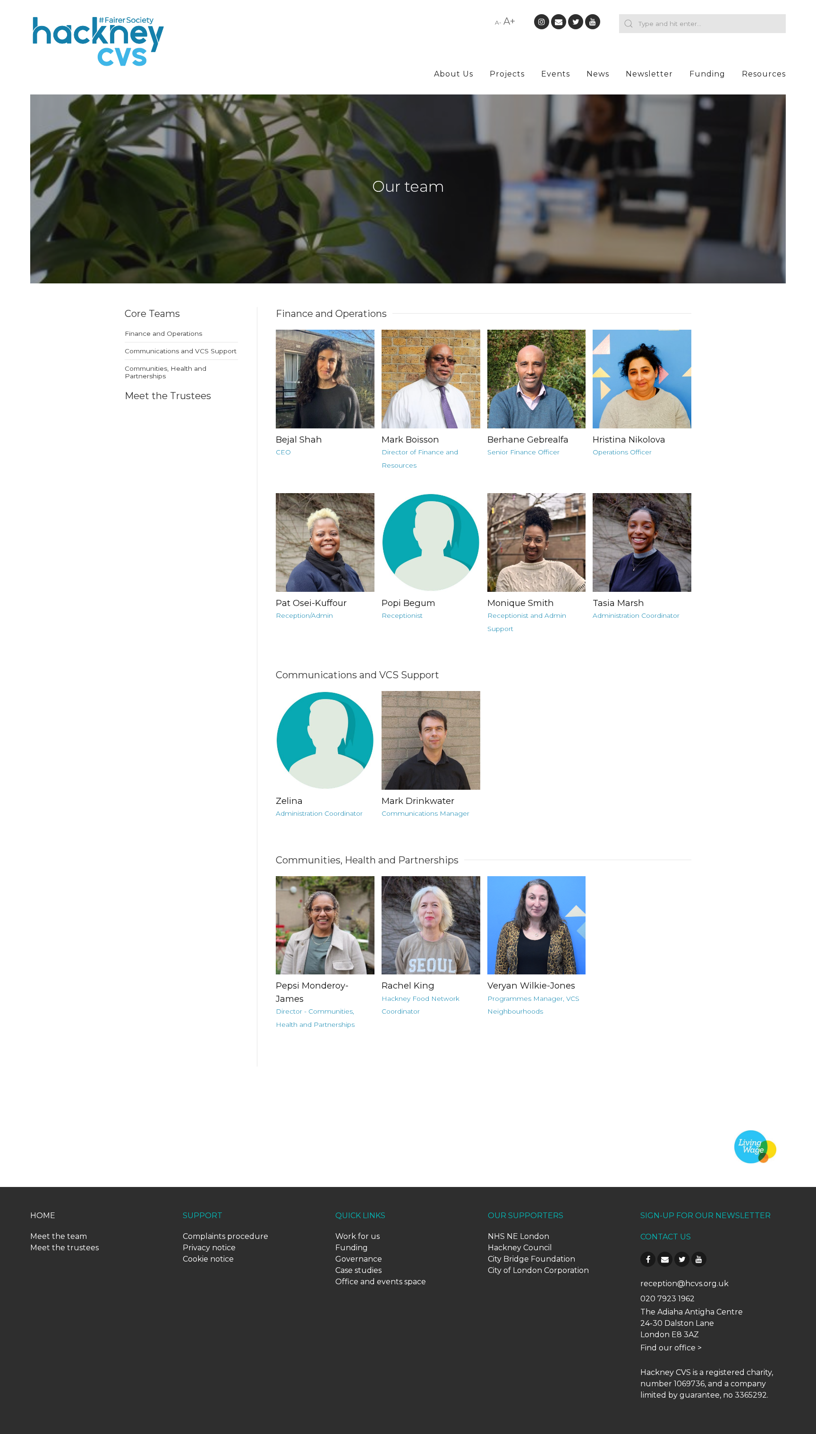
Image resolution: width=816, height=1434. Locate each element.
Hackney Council (520, 1247)
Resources (764, 73)
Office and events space (380, 1281)
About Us (453, 73)
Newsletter (649, 73)
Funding (707, 73)
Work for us (357, 1236)
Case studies (358, 1270)
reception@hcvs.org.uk (684, 1283)
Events (555, 73)
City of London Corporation (538, 1270)
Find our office (668, 1347)
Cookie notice (208, 1259)
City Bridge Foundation (531, 1259)
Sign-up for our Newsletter (705, 1215)
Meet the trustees (64, 1247)
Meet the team (58, 1236)
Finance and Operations (163, 333)
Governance (358, 1259)
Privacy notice (209, 1247)
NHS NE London (518, 1236)
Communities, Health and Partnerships (165, 372)
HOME (42, 1215)
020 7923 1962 (667, 1298)
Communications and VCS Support (181, 351)
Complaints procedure (225, 1236)
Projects (507, 73)
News (597, 73)
